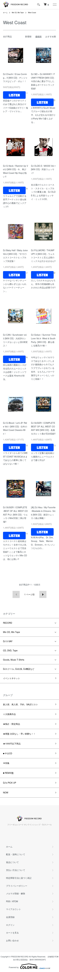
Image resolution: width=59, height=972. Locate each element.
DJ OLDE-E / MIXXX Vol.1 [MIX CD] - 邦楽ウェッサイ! (43, 169)
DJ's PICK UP (9, 782)
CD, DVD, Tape (10, 650)
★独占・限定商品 (11, 723)
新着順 (28, 36)
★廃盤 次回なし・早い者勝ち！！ (19, 733)
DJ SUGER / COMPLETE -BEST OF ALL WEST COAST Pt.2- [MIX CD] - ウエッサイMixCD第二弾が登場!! (15, 514)
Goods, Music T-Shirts (13, 659)
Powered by (14, 967)
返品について (12, 862)
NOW (5, 792)
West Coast (32, 12)
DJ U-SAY (7, 641)
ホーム (5, 12)
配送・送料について (15, 854)
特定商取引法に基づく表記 (18, 877)
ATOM (15, 901)
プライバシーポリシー (16, 885)
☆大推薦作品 (9, 714)
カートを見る (12, 932)
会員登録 (10, 917)
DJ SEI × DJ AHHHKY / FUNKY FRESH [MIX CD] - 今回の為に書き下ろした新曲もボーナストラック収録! (43, 81)
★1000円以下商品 (12, 743)
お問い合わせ (12, 940)
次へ (42, 594)
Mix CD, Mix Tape (18, 12)
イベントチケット (11, 678)
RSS (8, 901)
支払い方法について (15, 870)
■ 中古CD (7, 753)
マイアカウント (13, 909)
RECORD (7, 622)
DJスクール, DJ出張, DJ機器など (18, 668)
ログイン (10, 924)
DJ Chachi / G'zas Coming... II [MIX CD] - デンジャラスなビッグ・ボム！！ (15, 78)
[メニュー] (54, 4)
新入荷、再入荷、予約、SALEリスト (20, 704)
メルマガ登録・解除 (15, 893)
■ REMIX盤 (8, 772)
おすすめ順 (50, 36)
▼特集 (6, 763)
